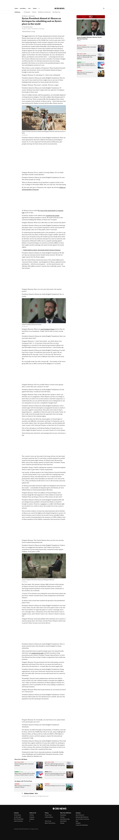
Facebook (31, 817)
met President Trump (47, 329)
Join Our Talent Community (82, 819)
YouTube (31, 815)
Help (77, 821)
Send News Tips (56, 12)
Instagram (31, 819)
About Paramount (80, 815)
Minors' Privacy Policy (50, 823)
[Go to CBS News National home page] (59, 8)
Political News (17, 815)
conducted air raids (37, 653)
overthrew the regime (52, 215)
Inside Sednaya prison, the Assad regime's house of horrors (41, 250)
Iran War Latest (17, 817)
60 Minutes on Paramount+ (44, 12)
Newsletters (63, 815)
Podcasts (62, 817)
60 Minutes (17, 12)
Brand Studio (63, 821)
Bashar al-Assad (29, 793)
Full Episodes (27, 12)
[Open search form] (103, 8)
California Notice (49, 817)
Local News (23, 8)
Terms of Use (48, 821)
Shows (35, 8)
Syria (36, 793)
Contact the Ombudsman (82, 825)
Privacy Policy (48, 815)
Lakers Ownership (18, 821)
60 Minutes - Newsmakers (28, 16)
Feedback (78, 823)
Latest (16, 8)
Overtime (34, 12)
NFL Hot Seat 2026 (18, 819)
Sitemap (62, 823)
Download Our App (65, 819)
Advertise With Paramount (82, 817)
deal (26, 36)
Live (29, 8)
